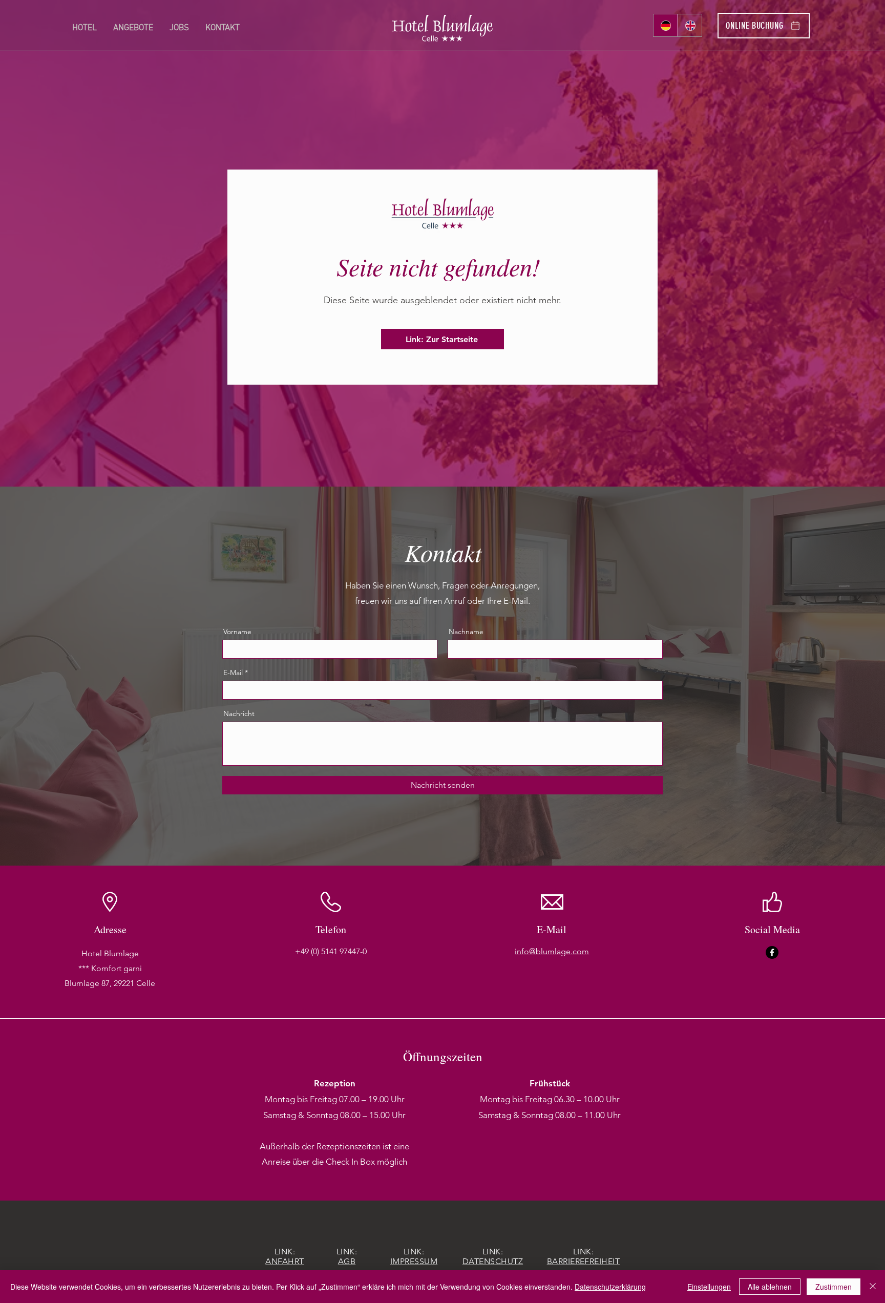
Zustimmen (833, 1286)
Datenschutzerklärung (610, 1286)
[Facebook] (772, 952)
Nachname (466, 631)
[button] (84, 28)
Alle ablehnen (770, 1286)
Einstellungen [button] (709, 1286)
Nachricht (239, 713)
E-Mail (233, 672)
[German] (666, 25)
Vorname (237, 631)
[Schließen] (873, 1286)
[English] (690, 25)
